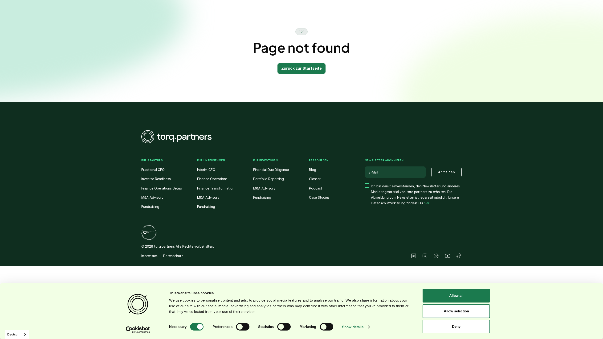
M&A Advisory (152, 197)
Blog (312, 170)
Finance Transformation (215, 188)
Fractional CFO (153, 170)
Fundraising (150, 207)
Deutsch (13, 334)
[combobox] (17, 334)
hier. (427, 203)
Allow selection (456, 311)
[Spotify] (436, 256)
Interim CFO (206, 170)
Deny (456, 326)
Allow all (456, 296)
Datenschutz (173, 256)
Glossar (315, 179)
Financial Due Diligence (271, 170)
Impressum (149, 256)
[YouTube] (447, 256)
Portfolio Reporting (268, 179)
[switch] (242, 327)
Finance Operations (212, 179)
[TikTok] (459, 256)
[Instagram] (425, 256)
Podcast (315, 188)
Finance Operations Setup (161, 188)
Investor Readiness (156, 179)
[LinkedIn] (413, 256)
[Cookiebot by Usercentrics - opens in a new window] (138, 329)
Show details (352, 327)
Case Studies (319, 197)
